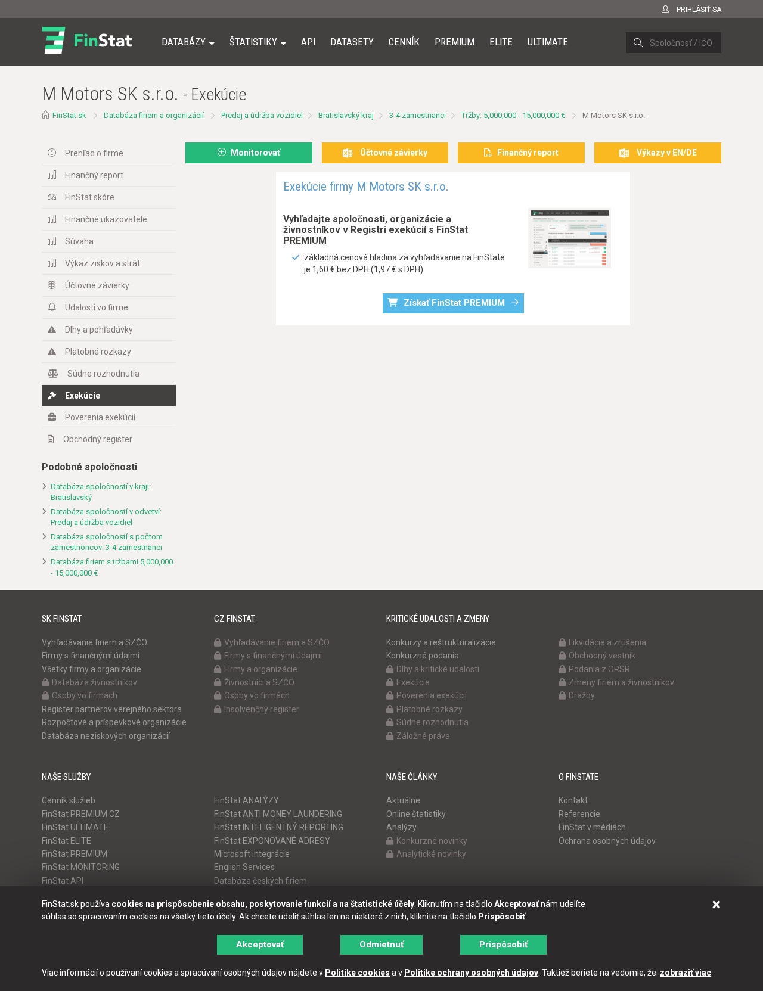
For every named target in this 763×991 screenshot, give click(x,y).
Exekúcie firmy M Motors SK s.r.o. (366, 186)
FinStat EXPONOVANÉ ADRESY (272, 841)
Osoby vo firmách (84, 695)
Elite (501, 42)
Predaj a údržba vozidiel (262, 115)
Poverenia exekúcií (100, 417)
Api (308, 42)
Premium (454, 42)
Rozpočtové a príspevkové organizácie (114, 722)
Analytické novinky (431, 854)
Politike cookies (357, 972)
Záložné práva (423, 736)
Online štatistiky (416, 814)
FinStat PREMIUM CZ (81, 814)
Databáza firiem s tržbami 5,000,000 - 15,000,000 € (112, 567)
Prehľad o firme (94, 153)
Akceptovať (260, 944)
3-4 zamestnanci (417, 115)
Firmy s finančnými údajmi (90, 655)
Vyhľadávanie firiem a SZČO (94, 642)
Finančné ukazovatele (106, 219)
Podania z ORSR (599, 669)
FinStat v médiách (592, 827)
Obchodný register (97, 439)
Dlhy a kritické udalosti (437, 669)
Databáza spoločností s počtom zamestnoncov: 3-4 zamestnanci (107, 542)
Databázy (184, 42)
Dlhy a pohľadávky (99, 329)
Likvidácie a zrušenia (607, 642)
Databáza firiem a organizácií (154, 115)
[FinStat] (87, 50)
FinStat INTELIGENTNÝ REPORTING (278, 827)
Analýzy (401, 827)
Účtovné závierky (97, 285)
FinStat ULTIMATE (75, 827)
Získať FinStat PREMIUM (454, 302)
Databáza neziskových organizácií (106, 736)
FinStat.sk (69, 115)
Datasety (352, 42)
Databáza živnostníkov (94, 682)
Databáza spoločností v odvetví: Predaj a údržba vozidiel (106, 517)
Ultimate (548, 42)
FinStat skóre (89, 197)
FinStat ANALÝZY (246, 800)
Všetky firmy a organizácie (91, 669)
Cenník (404, 42)
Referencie (579, 814)
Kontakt (573, 800)
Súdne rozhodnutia (103, 373)
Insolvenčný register (261, 709)
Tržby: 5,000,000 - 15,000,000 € (513, 115)
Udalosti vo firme (96, 307)
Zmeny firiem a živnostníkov (621, 682)
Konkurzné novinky (431, 841)
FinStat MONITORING (81, 867)
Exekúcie (82, 395)
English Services (244, 867)
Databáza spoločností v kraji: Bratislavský (101, 492)
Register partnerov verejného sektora (112, 709)
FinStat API (62, 881)
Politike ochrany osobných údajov (471, 972)
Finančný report (94, 175)
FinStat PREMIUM (74, 854)
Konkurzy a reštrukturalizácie (441, 642)
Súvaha (79, 241)
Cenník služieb (68, 800)
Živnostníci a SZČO (259, 682)
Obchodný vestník (602, 655)
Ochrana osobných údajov (607, 841)
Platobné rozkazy (98, 351)
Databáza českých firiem (260, 881)
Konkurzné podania (422, 655)
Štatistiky (253, 42)
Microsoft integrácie (252, 854)
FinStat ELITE (66, 841)
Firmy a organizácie (260, 669)
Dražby (582, 695)
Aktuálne (403, 800)
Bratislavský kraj (346, 115)
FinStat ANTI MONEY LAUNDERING (278, 814)
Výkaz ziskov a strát (102, 263)
